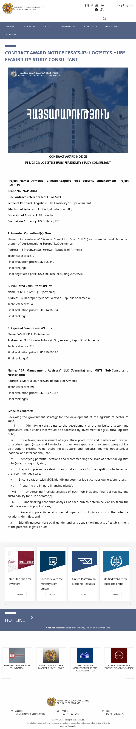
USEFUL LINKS (111, 26)
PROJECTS (47, 26)
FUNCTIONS (29, 26)
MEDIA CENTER (90, 26)
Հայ (119, 5)
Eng (125, 5)
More (20, 594)
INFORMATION (68, 26)
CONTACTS (11, 34)
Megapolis (71, 726)
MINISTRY (10, 26)
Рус (131, 5)
